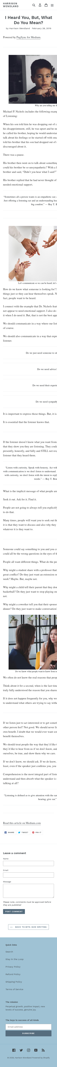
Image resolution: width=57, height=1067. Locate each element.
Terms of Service (14, 989)
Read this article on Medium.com (22, 823)
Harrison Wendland (11, 5)
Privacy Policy (13, 966)
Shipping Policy (14, 981)
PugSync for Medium (28, 37)
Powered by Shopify (41, 1058)
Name (5, 859)
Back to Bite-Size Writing (31, 927)
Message (7, 882)
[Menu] (52, 5)
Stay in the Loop (15, 959)
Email (5, 870)
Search (9, 951)
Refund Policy (13, 974)
